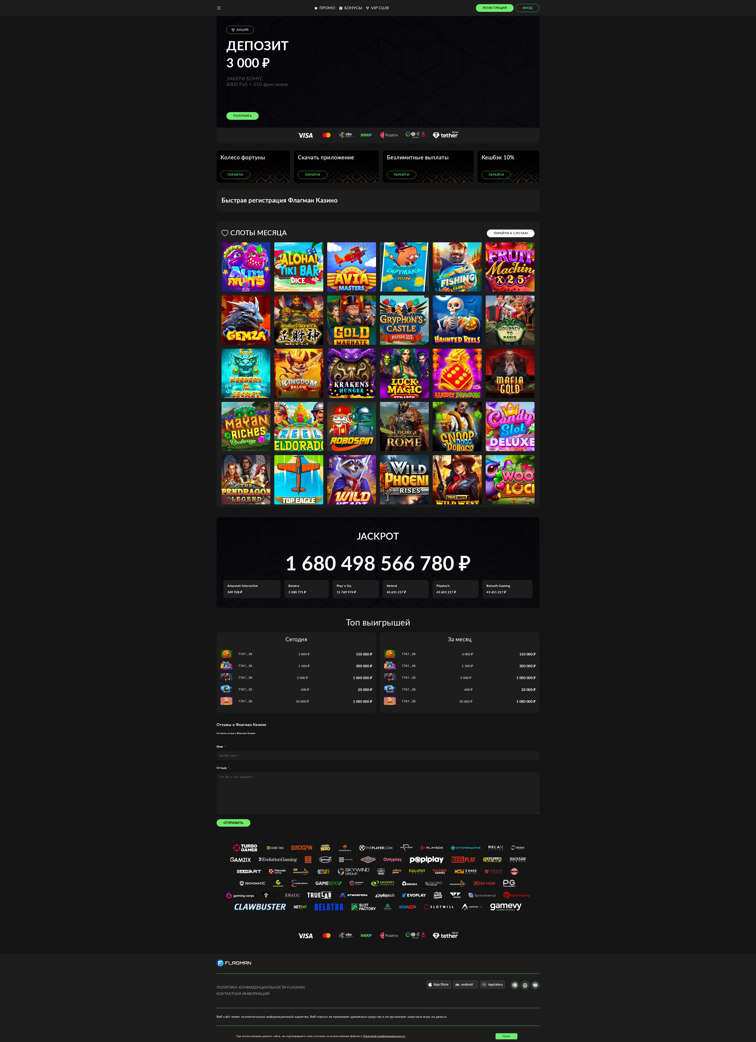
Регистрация (495, 7)
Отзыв (222, 768)
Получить (242, 115)
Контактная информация (243, 994)
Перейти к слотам (511, 233)
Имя (220, 746)
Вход (527, 7)
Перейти (235, 174)
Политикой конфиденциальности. (384, 1036)
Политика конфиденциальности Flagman (261, 987)
